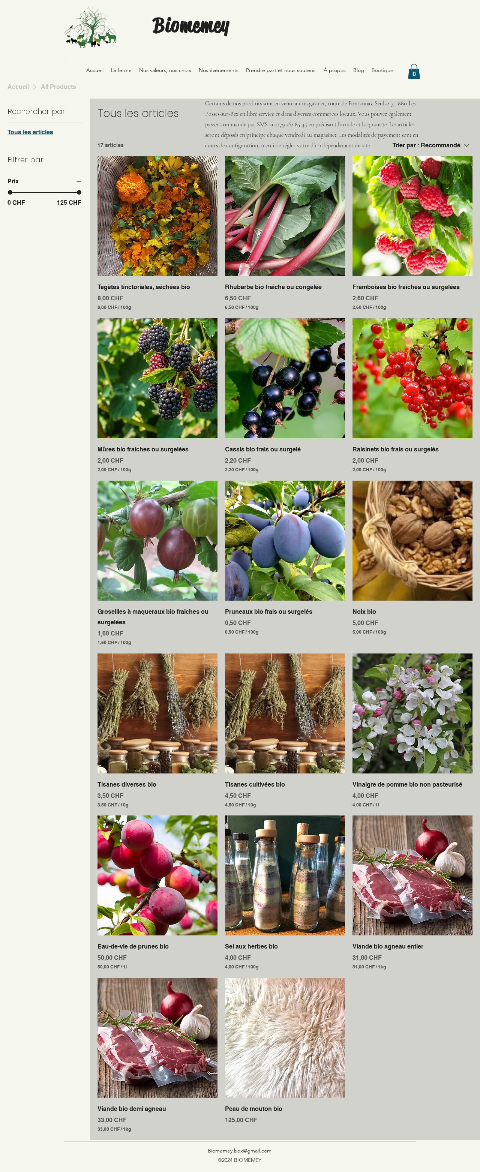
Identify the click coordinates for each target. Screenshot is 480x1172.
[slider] (10, 192)
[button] (414, 71)
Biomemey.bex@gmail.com (240, 1150)
